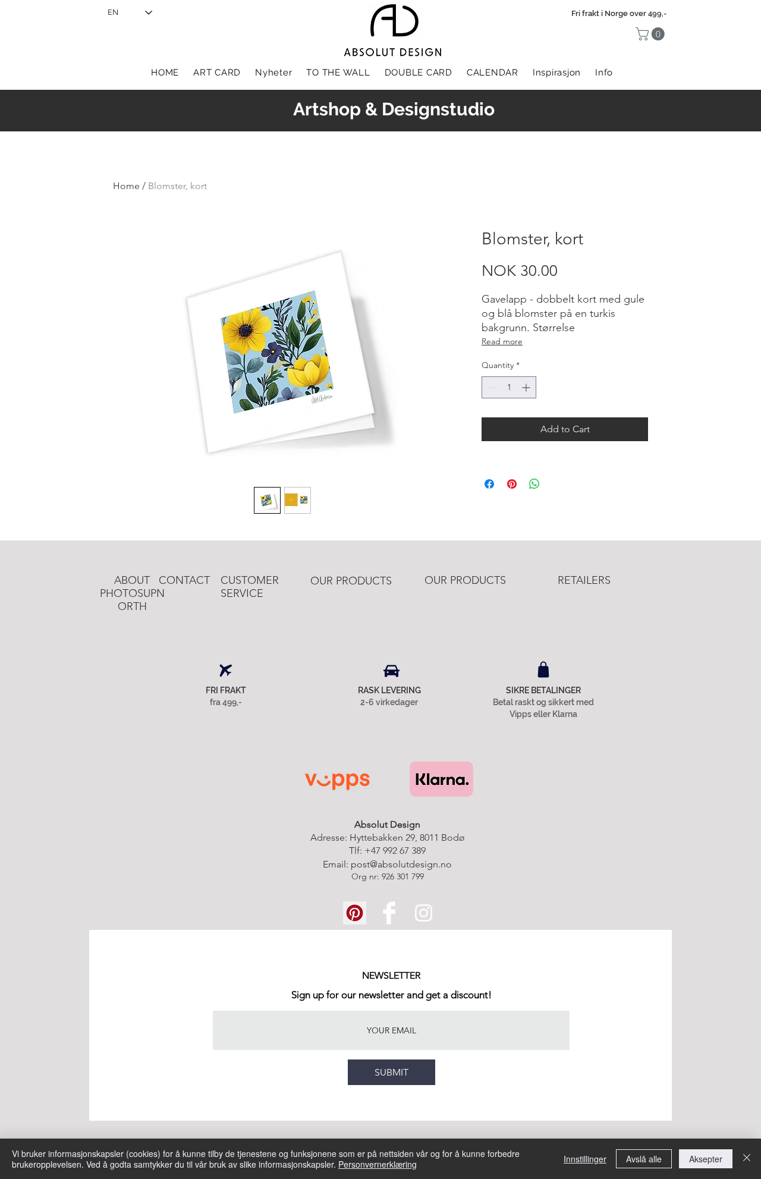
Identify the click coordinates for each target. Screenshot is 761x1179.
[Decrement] (490, 387)
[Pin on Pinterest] (512, 484)
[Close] (747, 1158)
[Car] (391, 670)
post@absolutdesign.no (401, 864)
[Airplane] (226, 670)
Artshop (327, 109)
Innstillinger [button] (585, 1159)
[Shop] (543, 669)
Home (126, 185)
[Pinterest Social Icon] (354, 913)
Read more (502, 341)
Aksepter (705, 1159)
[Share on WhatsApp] (534, 484)
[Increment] (527, 387)
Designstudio (438, 109)
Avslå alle (644, 1159)
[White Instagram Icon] (423, 913)
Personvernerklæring (377, 1164)
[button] (652, 33)
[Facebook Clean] (389, 913)
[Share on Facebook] (489, 484)
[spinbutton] (509, 387)
